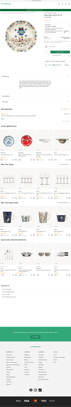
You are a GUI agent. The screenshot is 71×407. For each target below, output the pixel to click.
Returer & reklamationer (11, 362)
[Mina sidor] (59, 4)
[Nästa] (39, 36)
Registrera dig (66, 32)
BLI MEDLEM (35, 337)
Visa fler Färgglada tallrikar (8, 291)
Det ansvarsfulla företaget (59, 357)
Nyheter (40, 362)
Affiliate (55, 359)
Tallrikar (14, 13)
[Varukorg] (65, 4)
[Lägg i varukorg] (16, 160)
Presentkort (27, 374)
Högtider (41, 367)
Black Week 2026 (42, 372)
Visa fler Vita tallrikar (7, 289)
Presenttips (41, 369)
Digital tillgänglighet (10, 377)
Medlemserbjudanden (44, 379)
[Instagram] (35, 390)
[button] (47, 19)
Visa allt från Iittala (63, 164)
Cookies (8, 372)
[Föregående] (2, 36)
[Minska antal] (45, 52)
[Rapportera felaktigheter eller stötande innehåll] (69, 121)
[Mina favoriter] (62, 4)
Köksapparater (27, 357)
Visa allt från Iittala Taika (62, 202)
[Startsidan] (6, 3)
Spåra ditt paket (9, 359)
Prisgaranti (8, 379)
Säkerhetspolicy (9, 369)
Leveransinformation (10, 357)
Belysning (26, 369)
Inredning (26, 372)
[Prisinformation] (49, 37)
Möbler (26, 364)
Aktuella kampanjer (43, 359)
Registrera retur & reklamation (13, 364)
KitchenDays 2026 (43, 374)
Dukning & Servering (6, 13)
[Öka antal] (49, 52)
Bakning (26, 359)
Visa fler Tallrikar (6, 294)
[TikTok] (40, 390)
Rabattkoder (41, 377)
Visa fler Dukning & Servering (8, 296)
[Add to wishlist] (13, 160)
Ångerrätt (8, 384)
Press (54, 362)
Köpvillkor (8, 367)
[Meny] (69, 4)
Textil (25, 367)
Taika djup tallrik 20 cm (30, 12)
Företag (7, 374)
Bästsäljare (41, 364)
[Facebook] (31, 390)
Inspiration (41, 357)
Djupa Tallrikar (20, 13)
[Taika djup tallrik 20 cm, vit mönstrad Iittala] (21, 36)
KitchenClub (9, 382)
